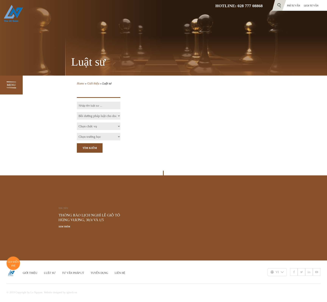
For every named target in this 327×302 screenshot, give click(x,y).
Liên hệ (120, 273)
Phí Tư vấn (293, 5)
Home (80, 83)
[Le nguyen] (15, 273)
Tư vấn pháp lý (73, 273)
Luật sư (49, 273)
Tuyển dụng (99, 273)
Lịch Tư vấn (311, 5)
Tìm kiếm (90, 147)
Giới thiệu (93, 83)
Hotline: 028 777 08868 (239, 5)
